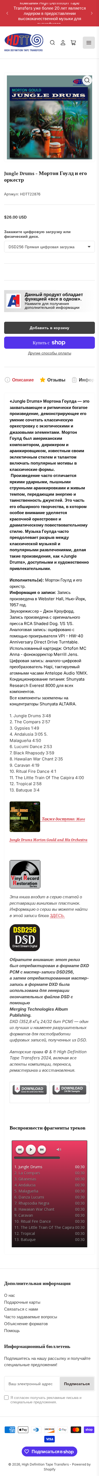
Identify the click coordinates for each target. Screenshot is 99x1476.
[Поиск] (52, 43)
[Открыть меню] (89, 43)
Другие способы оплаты (49, 353)
